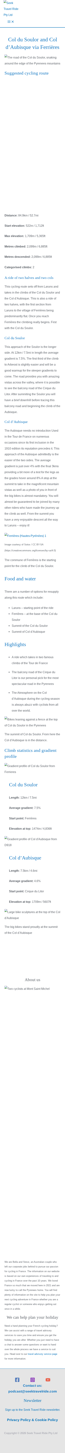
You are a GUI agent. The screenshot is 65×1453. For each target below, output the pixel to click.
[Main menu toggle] (11, 22)
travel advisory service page (42, 1354)
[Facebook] (17, 1381)
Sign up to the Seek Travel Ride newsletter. (32, 1409)
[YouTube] (48, 1381)
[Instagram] (32, 1381)
